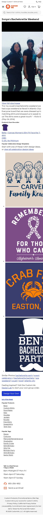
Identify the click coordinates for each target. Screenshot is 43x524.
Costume (7, 437)
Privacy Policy (12, 503)
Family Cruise (9, 443)
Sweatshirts (8, 424)
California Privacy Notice (27, 503)
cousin (14, 381)
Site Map (36, 498)
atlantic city (30, 381)
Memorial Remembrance (13, 439)
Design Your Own (11, 393)
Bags (5, 406)
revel (21, 381)
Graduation (8, 441)
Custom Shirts (9, 408)
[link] (12, 7)
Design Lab (7, 388)
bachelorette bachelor (24, 378)
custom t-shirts (32, 501)
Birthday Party (9, 450)
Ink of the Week (7, 399)
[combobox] (21, 12)
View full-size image (11, 103)
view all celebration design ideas (19, 149)
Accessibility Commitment (12, 506)
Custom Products (10, 498)
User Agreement (29, 506)
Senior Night (8, 455)
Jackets (6, 417)
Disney (6, 434)
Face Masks (8, 410)
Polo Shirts (8, 422)
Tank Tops (7, 427)
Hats (5, 413)
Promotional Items (25, 498)
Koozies (6, 420)
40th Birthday (9, 453)
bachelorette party (24, 375)
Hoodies (7, 415)
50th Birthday (9, 446)
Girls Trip (7, 448)
